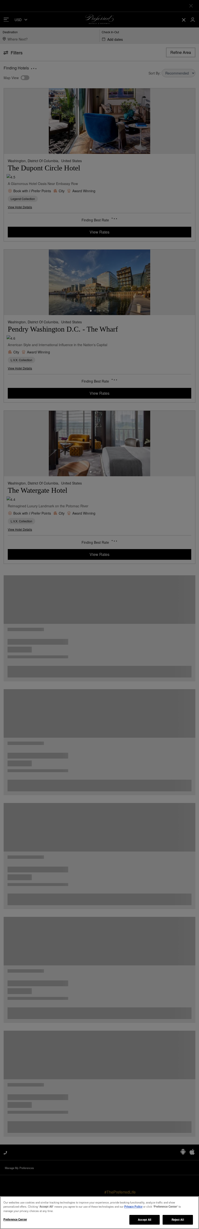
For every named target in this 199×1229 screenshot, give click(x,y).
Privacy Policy (133, 1206)
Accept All (144, 1219)
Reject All (178, 1219)
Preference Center (15, 1219)
